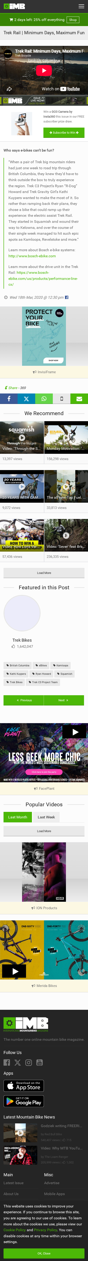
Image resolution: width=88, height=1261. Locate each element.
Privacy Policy (45, 1230)
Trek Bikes (22, 640)
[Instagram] (29, 1064)
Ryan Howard (43, 673)
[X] (18, 1064)
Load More (44, 573)
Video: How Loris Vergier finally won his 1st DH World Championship (23, 546)
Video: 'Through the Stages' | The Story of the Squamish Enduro (23, 448)
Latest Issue (13, 1183)
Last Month (17, 817)
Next (61, 700)
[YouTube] (39, 1064)
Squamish (66, 673)
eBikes (42, 665)
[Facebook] (7, 1064)
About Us (11, 1194)
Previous (26, 700)
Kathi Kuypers (17, 673)
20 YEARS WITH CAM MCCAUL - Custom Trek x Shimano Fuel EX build (23, 497)
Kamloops (62, 665)
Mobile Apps (54, 1194)
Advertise (51, 1183)
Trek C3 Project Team (44, 682)
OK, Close (44, 1253)
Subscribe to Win (64, 132)
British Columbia (19, 665)
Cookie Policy (15, 1230)
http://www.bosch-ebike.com (32, 256)
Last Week (46, 817)
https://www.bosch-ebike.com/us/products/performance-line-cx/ (43, 278)
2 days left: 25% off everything (45, 19)
